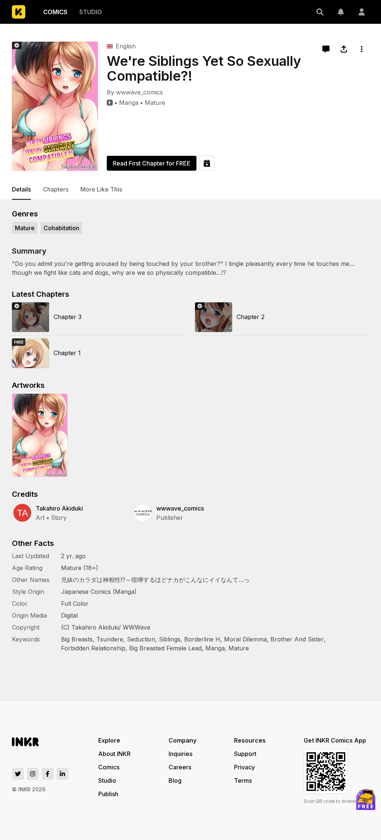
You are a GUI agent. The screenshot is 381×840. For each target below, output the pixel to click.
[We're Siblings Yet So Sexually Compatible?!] (55, 106)
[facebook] (48, 774)
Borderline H (202, 639)
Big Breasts (77, 639)
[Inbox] (340, 11)
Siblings (169, 639)
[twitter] (18, 774)
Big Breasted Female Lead (165, 648)
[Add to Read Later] (206, 163)
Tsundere (109, 639)
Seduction (141, 639)
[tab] (21, 190)
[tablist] (190, 190)
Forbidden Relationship (93, 648)
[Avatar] (361, 11)
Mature (155, 102)
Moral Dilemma (245, 639)
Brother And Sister (297, 639)
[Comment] (325, 49)
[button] (320, 11)
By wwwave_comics (135, 92)
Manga (128, 102)
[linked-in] (62, 774)
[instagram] (33, 774)
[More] (361, 49)
